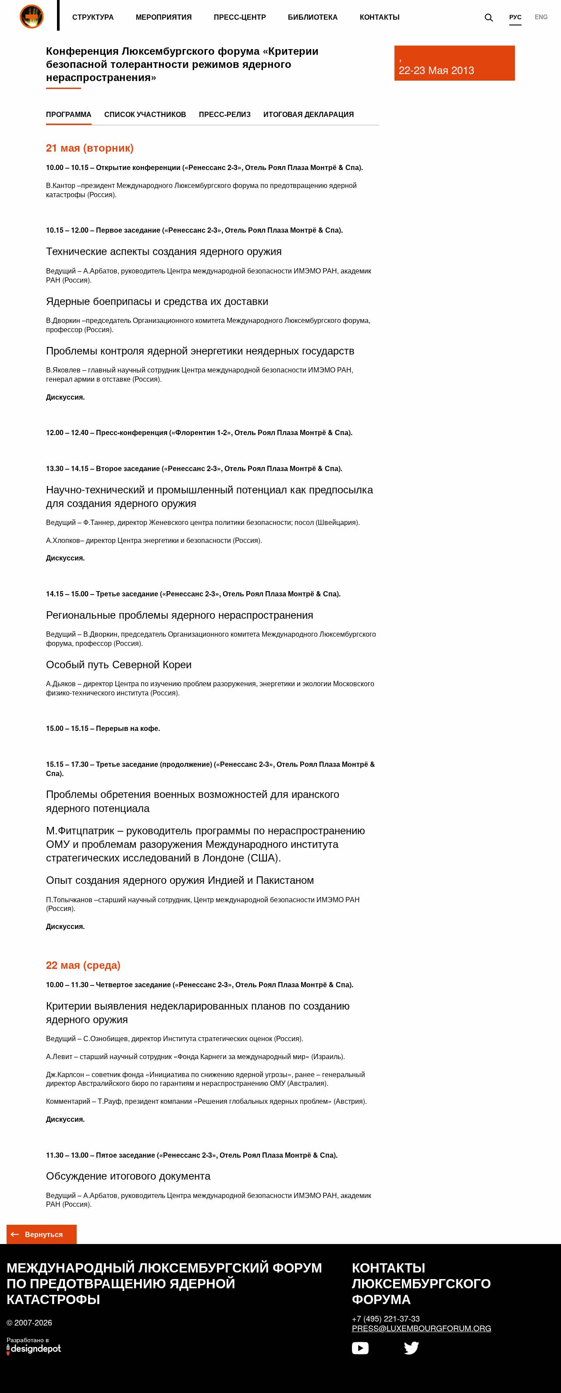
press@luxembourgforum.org (421, 1328)
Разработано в (28, 1339)
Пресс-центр (240, 17)
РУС (515, 17)
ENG (541, 17)
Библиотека (313, 17)
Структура (93, 17)
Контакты (380, 17)
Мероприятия (164, 17)
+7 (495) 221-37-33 (386, 1318)
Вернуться (44, 1234)
